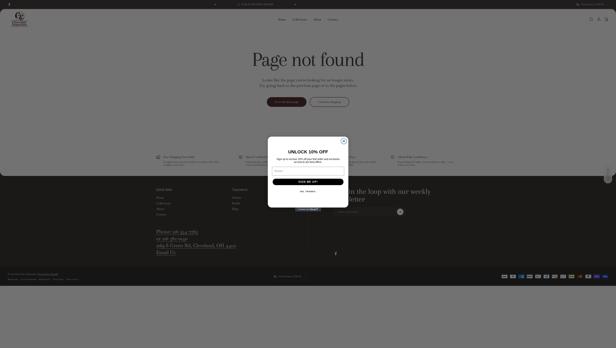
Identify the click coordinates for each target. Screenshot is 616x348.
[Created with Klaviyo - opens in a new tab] (308, 209)
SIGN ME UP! (308, 181)
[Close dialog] (344, 141)
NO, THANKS (308, 191)
